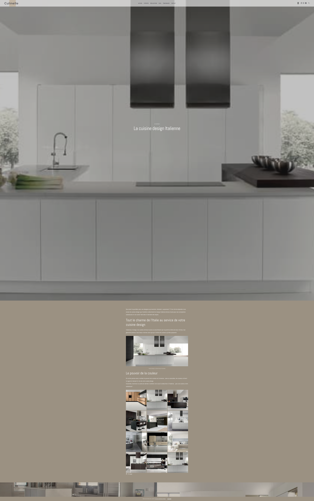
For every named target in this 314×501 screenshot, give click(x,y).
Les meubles (157, 123)
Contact (173, 3)
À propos (146, 3)
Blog (160, 3)
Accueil (140, 3)
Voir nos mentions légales (160, 498)
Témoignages (166, 3)
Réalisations (153, 3)
